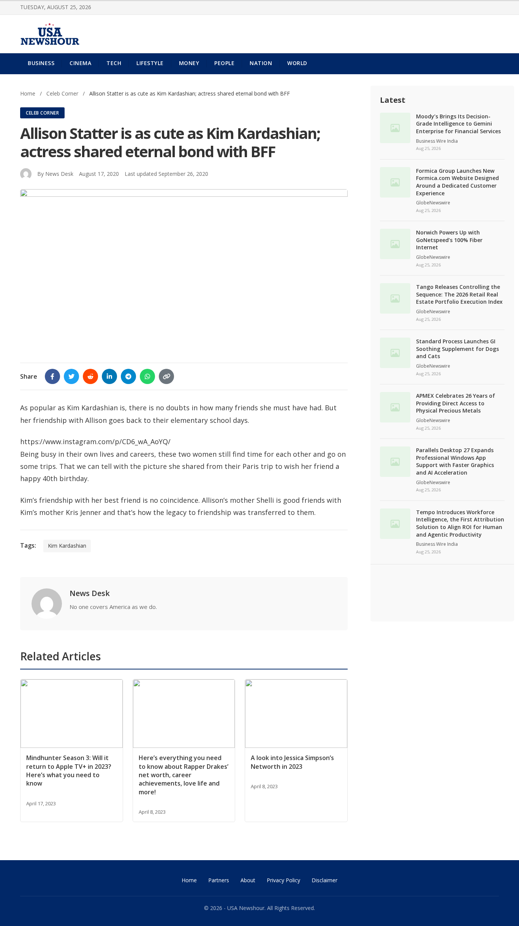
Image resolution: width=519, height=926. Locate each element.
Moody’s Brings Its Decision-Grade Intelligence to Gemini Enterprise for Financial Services (458, 124)
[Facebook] (52, 376)
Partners (218, 880)
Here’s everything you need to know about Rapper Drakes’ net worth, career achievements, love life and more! (183, 775)
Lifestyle (150, 63)
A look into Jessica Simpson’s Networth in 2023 (292, 762)
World (297, 63)
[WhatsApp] (147, 376)
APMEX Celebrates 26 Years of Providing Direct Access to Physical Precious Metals (455, 403)
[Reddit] (90, 376)
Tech (113, 63)
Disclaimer (324, 880)
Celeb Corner (63, 93)
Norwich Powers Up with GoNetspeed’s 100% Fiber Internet (449, 240)
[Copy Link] (166, 376)
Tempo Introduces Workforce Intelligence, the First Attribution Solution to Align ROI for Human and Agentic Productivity (460, 523)
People (224, 63)
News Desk (59, 173)
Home (27, 93)
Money (189, 63)
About (248, 880)
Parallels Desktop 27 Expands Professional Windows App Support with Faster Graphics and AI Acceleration (455, 461)
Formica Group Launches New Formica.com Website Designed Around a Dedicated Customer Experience (457, 182)
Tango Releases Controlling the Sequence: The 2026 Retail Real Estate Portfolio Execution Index (459, 294)
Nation (261, 63)
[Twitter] (71, 376)
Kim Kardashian (67, 545)
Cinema (80, 63)
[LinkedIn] (109, 376)
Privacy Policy (283, 880)
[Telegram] (128, 376)
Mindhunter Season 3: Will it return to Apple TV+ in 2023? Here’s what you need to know (68, 770)
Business (41, 63)
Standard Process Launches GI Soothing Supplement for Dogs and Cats (457, 349)
